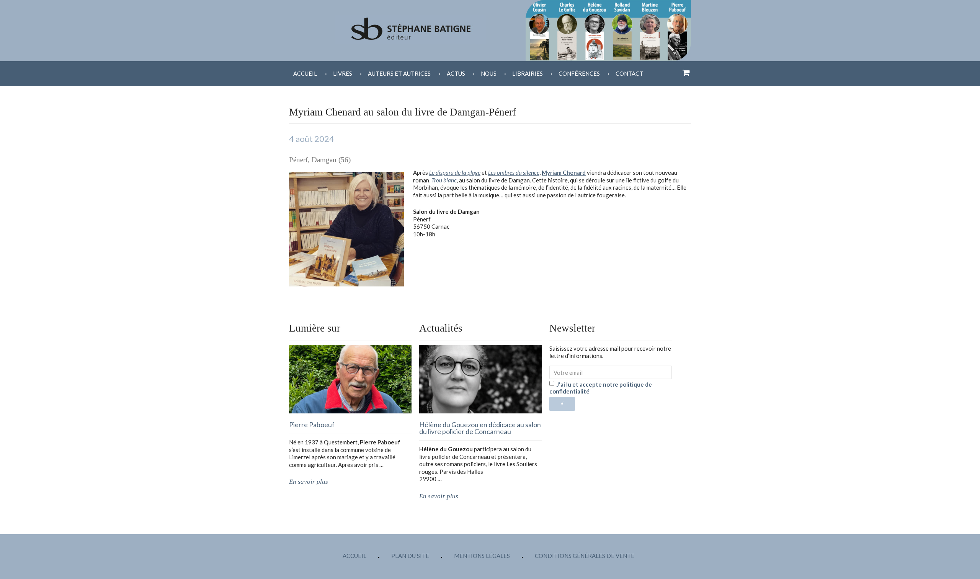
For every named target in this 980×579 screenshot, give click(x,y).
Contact (629, 73)
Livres (342, 73)
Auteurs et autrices (399, 73)
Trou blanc (444, 180)
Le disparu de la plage (454, 172)
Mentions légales (482, 555)
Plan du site (410, 555)
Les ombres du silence (513, 172)
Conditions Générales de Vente (584, 555)
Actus (456, 73)
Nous (489, 73)
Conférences (579, 73)
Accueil (305, 73)
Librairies (527, 73)
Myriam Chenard (564, 172)
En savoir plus (308, 481)
